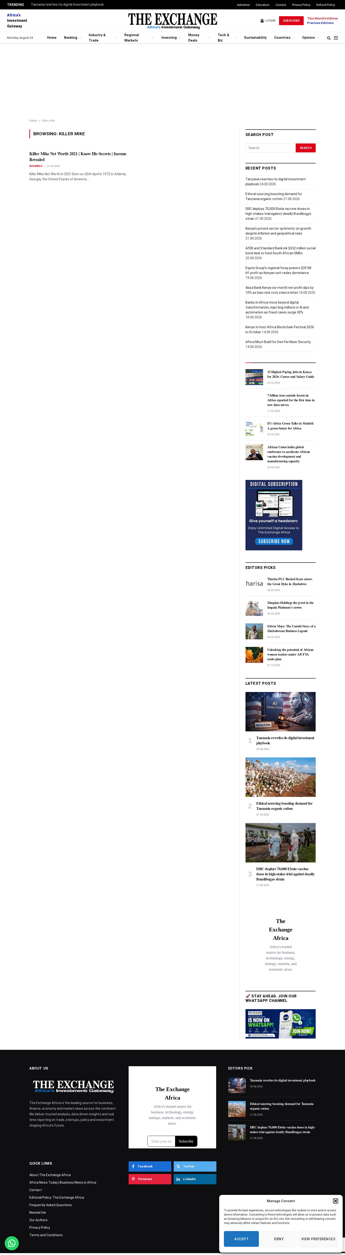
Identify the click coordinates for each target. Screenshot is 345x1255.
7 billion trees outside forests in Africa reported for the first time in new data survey (291, 400)
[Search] (329, 38)
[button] (335, 1201)
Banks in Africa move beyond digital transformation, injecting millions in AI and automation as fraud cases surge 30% (277, 307)
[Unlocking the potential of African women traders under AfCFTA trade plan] (254, 655)
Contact (281, 5)
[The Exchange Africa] (172, 20)
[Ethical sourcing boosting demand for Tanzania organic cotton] (280, 777)
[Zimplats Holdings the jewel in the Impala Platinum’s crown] (254, 608)
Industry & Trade (97, 37)
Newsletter (37, 1212)
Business (35, 166)
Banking (70, 38)
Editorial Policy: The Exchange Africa (56, 1197)
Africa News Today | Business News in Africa (62, 1182)
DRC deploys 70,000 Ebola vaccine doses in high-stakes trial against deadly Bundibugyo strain (278, 213)
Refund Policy (325, 5)
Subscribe (291, 20)
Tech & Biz (223, 37)
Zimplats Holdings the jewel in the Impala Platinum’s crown (290, 605)
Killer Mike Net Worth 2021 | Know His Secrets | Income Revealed (77, 156)
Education (262, 5)
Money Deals (193, 37)
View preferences (318, 1239)
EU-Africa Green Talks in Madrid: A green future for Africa (290, 425)
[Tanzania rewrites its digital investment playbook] (280, 711)
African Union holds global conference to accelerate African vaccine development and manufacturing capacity (288, 454)
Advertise (243, 5)
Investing (169, 38)
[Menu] (336, 38)
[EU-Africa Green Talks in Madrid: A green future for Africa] (254, 428)
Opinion (308, 38)
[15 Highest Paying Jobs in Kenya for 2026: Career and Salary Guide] (254, 377)
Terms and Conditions (46, 1235)
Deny (279, 1239)
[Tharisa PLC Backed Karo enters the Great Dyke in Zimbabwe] (254, 584)
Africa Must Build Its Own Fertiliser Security (278, 342)
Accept (241, 1239)
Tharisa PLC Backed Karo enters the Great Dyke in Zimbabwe (289, 581)
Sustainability (255, 38)
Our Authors (38, 1220)
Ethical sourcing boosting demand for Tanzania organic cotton (284, 806)
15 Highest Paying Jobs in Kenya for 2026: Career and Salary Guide (290, 374)
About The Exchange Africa (50, 1175)
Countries (282, 38)
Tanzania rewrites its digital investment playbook (67, 4)
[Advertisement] (172, 81)
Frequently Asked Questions (50, 1205)
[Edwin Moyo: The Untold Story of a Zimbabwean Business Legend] (254, 631)
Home (52, 38)
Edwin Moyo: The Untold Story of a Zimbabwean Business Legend (291, 628)
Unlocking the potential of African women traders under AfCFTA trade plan (290, 654)
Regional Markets (131, 37)
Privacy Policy (301, 5)
